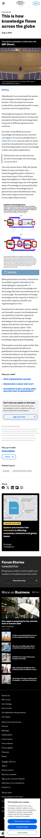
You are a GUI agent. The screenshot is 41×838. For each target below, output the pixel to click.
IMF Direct (8, 44)
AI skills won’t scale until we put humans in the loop (23, 657)
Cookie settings (22, 833)
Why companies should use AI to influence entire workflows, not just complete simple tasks (24, 669)
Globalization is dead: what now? (18, 384)
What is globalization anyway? (17, 379)
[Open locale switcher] (3, 833)
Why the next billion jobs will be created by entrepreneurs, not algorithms (23, 648)
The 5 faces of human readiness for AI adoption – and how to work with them (24, 680)
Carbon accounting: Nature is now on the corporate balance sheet (24, 636)
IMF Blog (5, 90)
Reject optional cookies (22, 821)
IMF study (12, 141)
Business (6, 12)
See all (35, 592)
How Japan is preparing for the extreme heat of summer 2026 (20, 622)
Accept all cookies (22, 827)
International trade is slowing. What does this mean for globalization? (19, 390)
